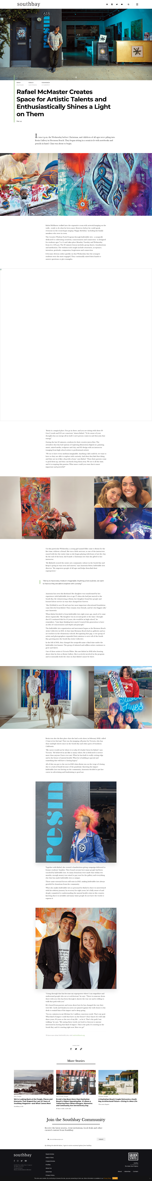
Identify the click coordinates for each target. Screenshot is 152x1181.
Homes (100, 1096)
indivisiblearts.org (79, 1035)
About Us (49, 1168)
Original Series (50, 1161)
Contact (135, 1171)
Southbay (136, 1163)
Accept (115, 1178)
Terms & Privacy (18, 1168)
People (21, 85)
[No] (150, 1178)
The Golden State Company (131, 1166)
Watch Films (50, 1157)
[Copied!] (81, 1049)
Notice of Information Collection (22, 1169)
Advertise (49, 1172)
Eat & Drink (59, 1096)
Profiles (48, 1164)
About (120, 1171)
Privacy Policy (50, 1175)
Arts (18, 85)
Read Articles (50, 1154)
